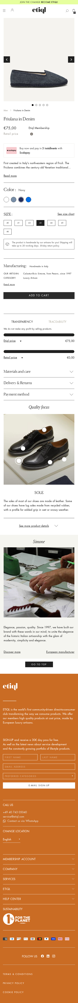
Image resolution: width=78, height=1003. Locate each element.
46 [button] (8, 232)
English (7, 839)
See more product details (34, 526)
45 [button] (62, 223)
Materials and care (17, 371)
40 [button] (8, 223)
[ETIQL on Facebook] (42, 956)
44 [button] (51, 223)
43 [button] (40, 223)
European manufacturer (60, 652)
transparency (22, 322)
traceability (58, 322)
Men (6, 110)
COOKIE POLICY (13, 992)
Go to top (39, 664)
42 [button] (29, 223)
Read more (10, 176)
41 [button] (18, 223)
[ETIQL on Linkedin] (48, 956)
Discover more (12, 652)
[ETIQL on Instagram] (53, 956)
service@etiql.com (13, 816)
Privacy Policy (13, 983)
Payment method (16, 394)
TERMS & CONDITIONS (18, 974)
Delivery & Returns (18, 383)
